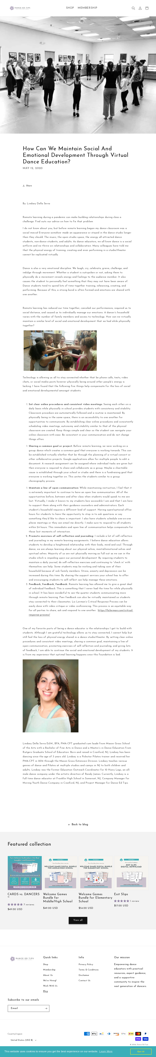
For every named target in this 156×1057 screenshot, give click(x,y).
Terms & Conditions (89, 970)
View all (78, 920)
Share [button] (29, 186)
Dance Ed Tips (142, 1044)
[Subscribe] (46, 1008)
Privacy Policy (86, 964)
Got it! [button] (141, 1051)
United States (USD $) (22, 1040)
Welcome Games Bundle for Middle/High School (58, 898)
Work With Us (50, 986)
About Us (48, 975)
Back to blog (80, 824)
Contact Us (84, 980)
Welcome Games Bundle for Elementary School (95, 898)
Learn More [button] (106, 1051)
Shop (45, 964)
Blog (45, 991)
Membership (49, 970)
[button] (133, 8)
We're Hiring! (50, 980)
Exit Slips (121, 894)
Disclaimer (84, 975)
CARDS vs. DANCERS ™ (24, 896)
